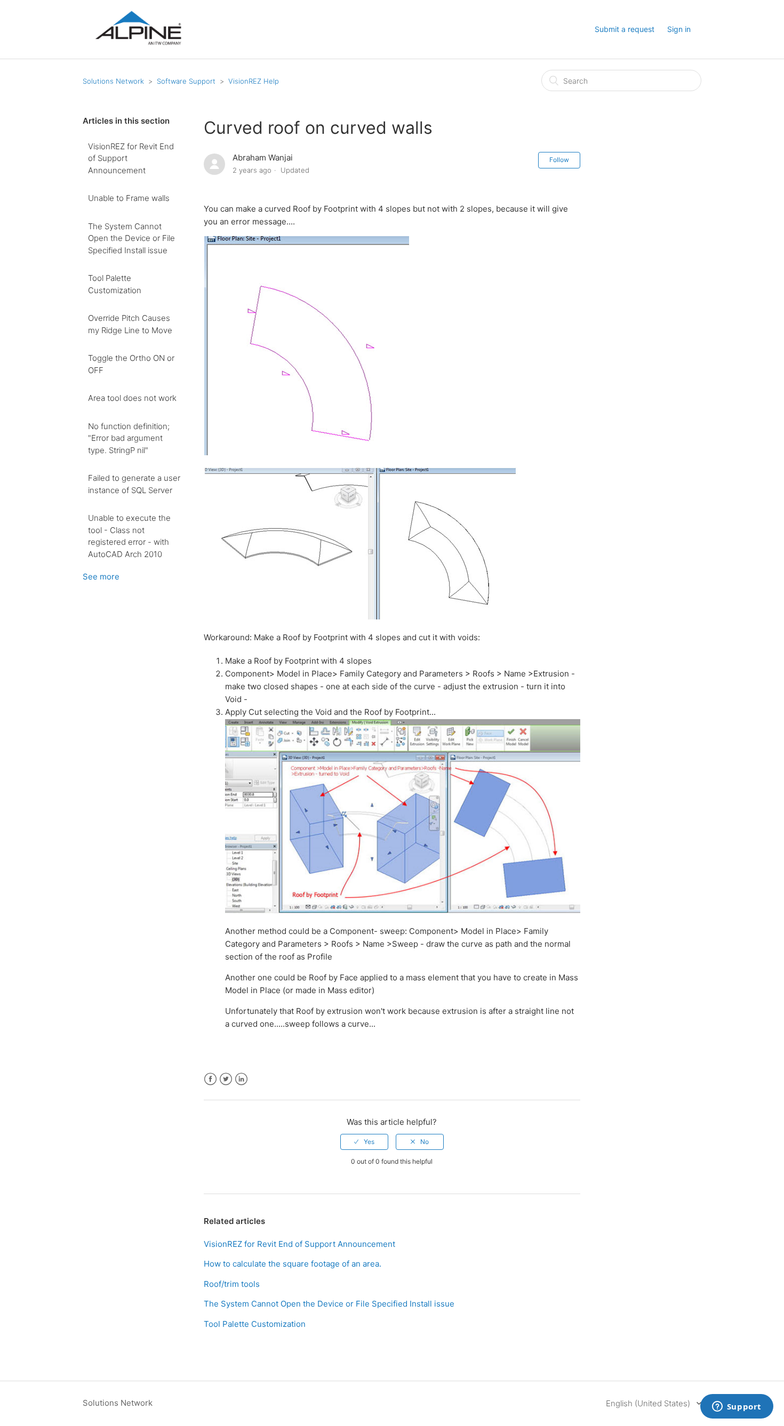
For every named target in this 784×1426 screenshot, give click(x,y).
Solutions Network (113, 81)
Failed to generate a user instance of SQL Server (134, 484)
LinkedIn (241, 1079)
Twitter (226, 1079)
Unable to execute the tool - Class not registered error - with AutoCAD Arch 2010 (129, 536)
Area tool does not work (132, 398)
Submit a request (624, 29)
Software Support (186, 81)
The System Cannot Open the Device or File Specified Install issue (131, 238)
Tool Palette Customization (114, 284)
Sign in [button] (679, 29)
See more (101, 576)
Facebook (210, 1079)
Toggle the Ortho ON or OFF (131, 364)
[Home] (138, 54)
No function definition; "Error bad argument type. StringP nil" (129, 438)
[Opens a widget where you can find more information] (736, 1407)
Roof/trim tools (232, 1284)
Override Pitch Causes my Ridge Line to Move (130, 324)
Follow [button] (559, 160)
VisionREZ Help (253, 81)
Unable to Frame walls (129, 198)
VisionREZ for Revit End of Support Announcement (131, 158)
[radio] (364, 1142)
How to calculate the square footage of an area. (292, 1264)
